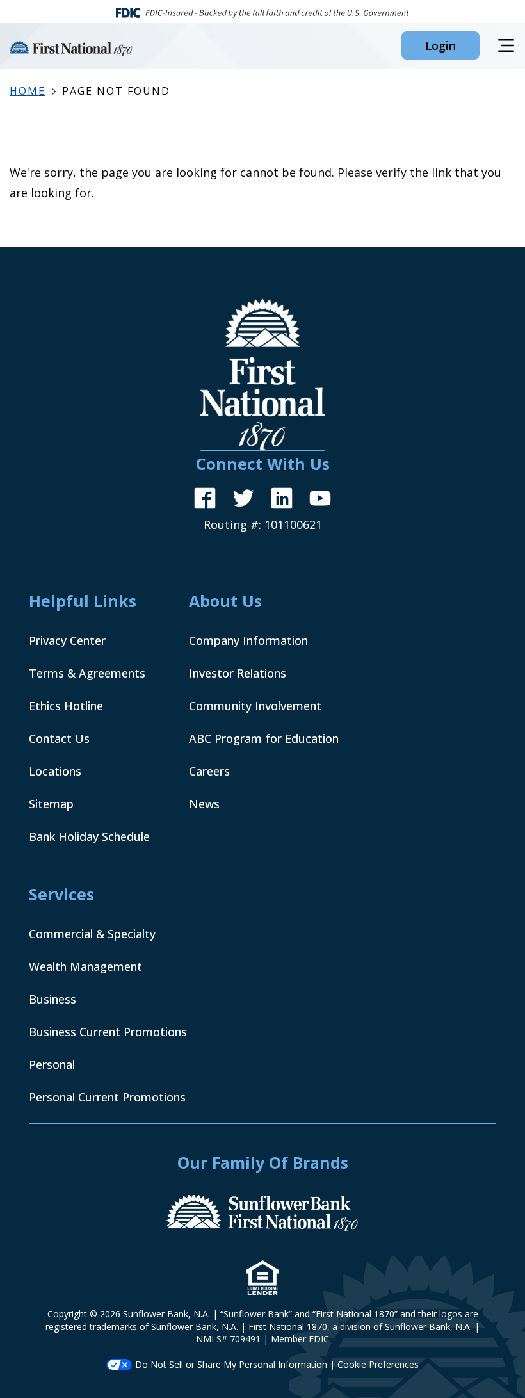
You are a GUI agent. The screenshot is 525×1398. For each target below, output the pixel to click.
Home (27, 91)
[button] (440, 45)
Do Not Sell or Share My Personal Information (231, 1364)
